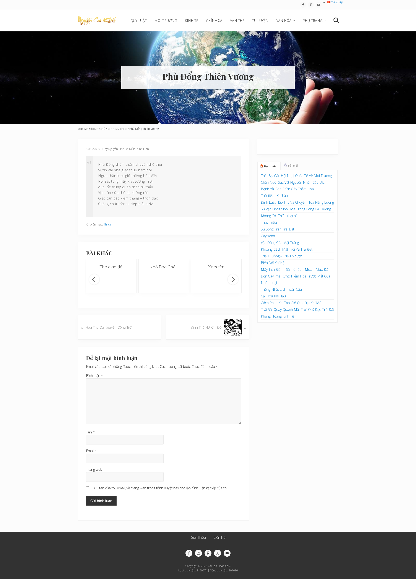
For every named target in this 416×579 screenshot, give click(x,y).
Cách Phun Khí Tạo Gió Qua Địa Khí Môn (292, 302)
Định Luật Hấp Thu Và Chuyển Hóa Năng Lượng (297, 202)
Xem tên (216, 266)
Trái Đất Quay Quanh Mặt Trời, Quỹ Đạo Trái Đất (297, 309)
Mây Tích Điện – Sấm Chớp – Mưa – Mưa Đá (294, 269)
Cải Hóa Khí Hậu (273, 296)
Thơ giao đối (111, 266)
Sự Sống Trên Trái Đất (277, 229)
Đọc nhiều (270, 166)
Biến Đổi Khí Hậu (273, 262)
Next (233, 279)
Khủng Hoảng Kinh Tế (277, 316)
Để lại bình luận (139, 149)
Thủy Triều (269, 222)
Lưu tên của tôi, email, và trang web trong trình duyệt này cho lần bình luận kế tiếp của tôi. (160, 488)
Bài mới (293, 165)
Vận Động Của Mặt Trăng (280, 242)
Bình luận (94, 375)
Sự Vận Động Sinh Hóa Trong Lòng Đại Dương (296, 209)
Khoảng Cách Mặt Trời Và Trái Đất (286, 249)
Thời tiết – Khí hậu (274, 195)
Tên (90, 432)
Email (91, 450)
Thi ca (107, 224)
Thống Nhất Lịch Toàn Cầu (281, 289)
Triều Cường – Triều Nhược (281, 256)
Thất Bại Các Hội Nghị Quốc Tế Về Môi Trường (296, 175)
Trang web (94, 469)
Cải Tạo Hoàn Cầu (219, 566)
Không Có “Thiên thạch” (279, 215)
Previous (94, 279)
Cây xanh (268, 236)
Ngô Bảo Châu (164, 266)
